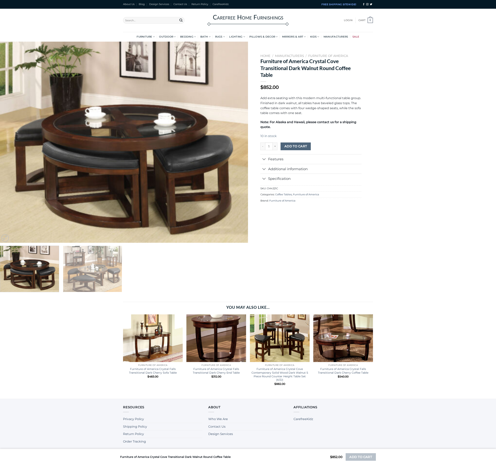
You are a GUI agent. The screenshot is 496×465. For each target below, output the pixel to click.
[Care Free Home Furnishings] (248, 20)
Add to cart (295, 146)
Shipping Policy (135, 426)
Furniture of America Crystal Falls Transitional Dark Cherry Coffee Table (343, 370)
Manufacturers (336, 36)
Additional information (288, 169)
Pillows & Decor (262, 36)
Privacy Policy (133, 419)
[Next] (238, 142)
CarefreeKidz (221, 4)
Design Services (159, 4)
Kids (313, 36)
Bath (204, 36)
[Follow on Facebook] (364, 4)
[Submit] (181, 20)
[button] (348, 20)
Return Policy (199, 4)
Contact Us (180, 4)
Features (275, 159)
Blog (142, 4)
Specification (279, 179)
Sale (355, 36)
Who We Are (218, 419)
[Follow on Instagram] (367, 4)
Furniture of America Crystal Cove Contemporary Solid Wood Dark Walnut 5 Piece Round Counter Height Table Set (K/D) (279, 374)
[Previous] (9, 142)
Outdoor (166, 36)
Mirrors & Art (292, 36)
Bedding (186, 36)
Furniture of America (306, 194)
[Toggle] (264, 159)
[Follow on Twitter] (371, 4)
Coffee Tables (283, 194)
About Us (128, 4)
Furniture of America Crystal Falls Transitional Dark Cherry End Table (216, 370)
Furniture (144, 36)
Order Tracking (134, 441)
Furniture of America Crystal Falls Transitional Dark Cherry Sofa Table (153, 370)
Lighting (235, 36)
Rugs (218, 36)
